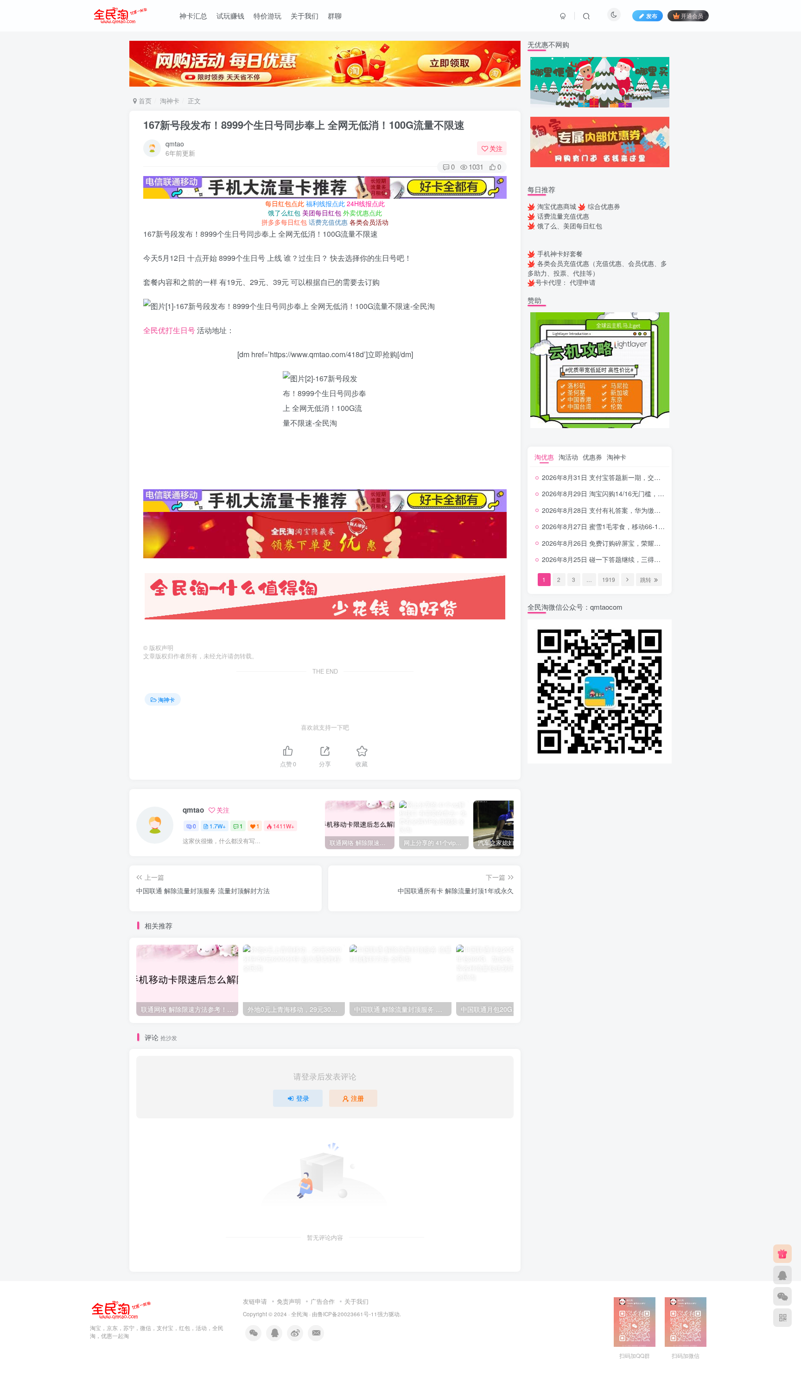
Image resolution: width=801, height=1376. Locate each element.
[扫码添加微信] (782, 1296)
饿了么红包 (284, 212)
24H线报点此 (366, 203)
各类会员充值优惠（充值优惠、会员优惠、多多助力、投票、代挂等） (597, 268)
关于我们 (304, 15)
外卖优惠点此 (362, 212)
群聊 (335, 15)
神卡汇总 (193, 15)
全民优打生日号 (169, 330)
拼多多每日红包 (284, 222)
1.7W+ (218, 826)
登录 (302, 1098)
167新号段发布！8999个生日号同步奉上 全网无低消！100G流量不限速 (303, 124)
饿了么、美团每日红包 (569, 225)
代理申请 (583, 282)
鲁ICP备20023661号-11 (347, 1314)
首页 (144, 100)
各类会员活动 (369, 222)
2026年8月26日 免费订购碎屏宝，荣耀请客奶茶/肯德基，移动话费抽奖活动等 (654, 543)
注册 (357, 1098)
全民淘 (299, 1314)
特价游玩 (267, 15)
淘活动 (568, 456)
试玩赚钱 (230, 15)
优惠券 (592, 456)
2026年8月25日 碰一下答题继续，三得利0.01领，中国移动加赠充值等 (643, 559)
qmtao (174, 143)
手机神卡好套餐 (560, 253)
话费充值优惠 (328, 222)
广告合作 (323, 1301)
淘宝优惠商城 (556, 206)
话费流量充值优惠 (563, 216)
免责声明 (289, 1301)
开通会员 (692, 15)
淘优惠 (544, 456)
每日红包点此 (284, 203)
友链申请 (255, 1301)
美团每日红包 (321, 212)
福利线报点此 (325, 203)
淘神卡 (169, 100)
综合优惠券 (604, 206)
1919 (608, 579)
